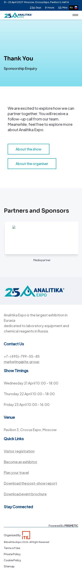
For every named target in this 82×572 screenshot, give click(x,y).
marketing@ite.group (21, 361)
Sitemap (9, 566)
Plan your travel (16, 472)
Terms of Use (12, 548)
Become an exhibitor (20, 462)
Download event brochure (25, 494)
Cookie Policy (12, 560)
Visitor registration (19, 451)
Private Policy (12, 554)
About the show (28, 149)
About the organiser (32, 163)
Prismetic (71, 525)
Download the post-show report (30, 483)
